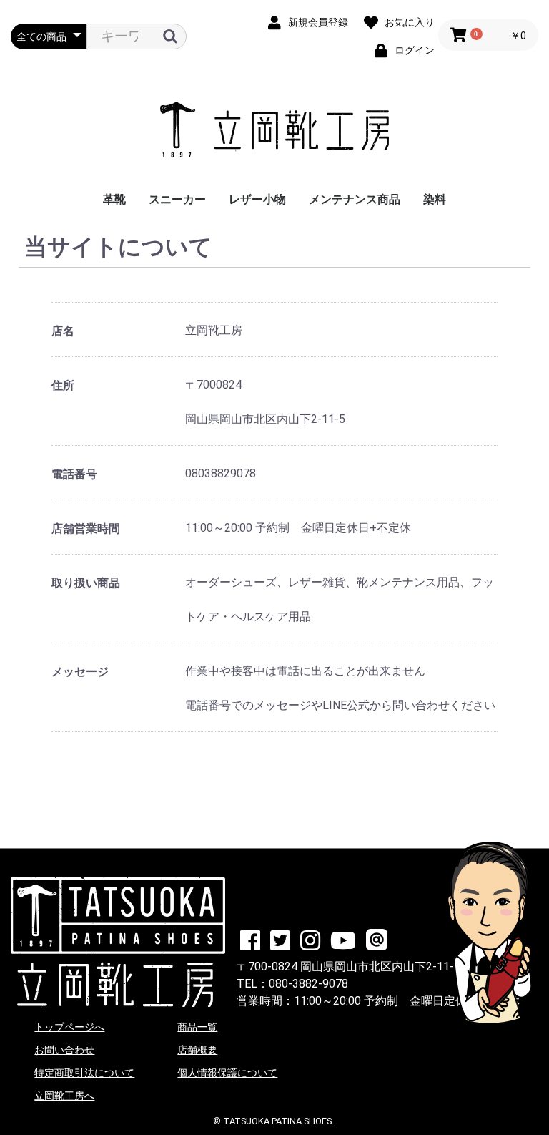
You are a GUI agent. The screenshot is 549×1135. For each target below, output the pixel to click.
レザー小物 (257, 199)
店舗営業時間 (85, 528)
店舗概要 (197, 1050)
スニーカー (177, 199)
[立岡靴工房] (274, 131)
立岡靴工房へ (64, 1095)
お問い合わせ (64, 1050)
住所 (62, 385)
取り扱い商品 (85, 583)
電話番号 (74, 474)
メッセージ (80, 671)
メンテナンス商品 (354, 199)
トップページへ (69, 1027)
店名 (62, 331)
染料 (434, 199)
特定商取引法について (84, 1072)
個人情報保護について (227, 1072)
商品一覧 (197, 1027)
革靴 (114, 199)
